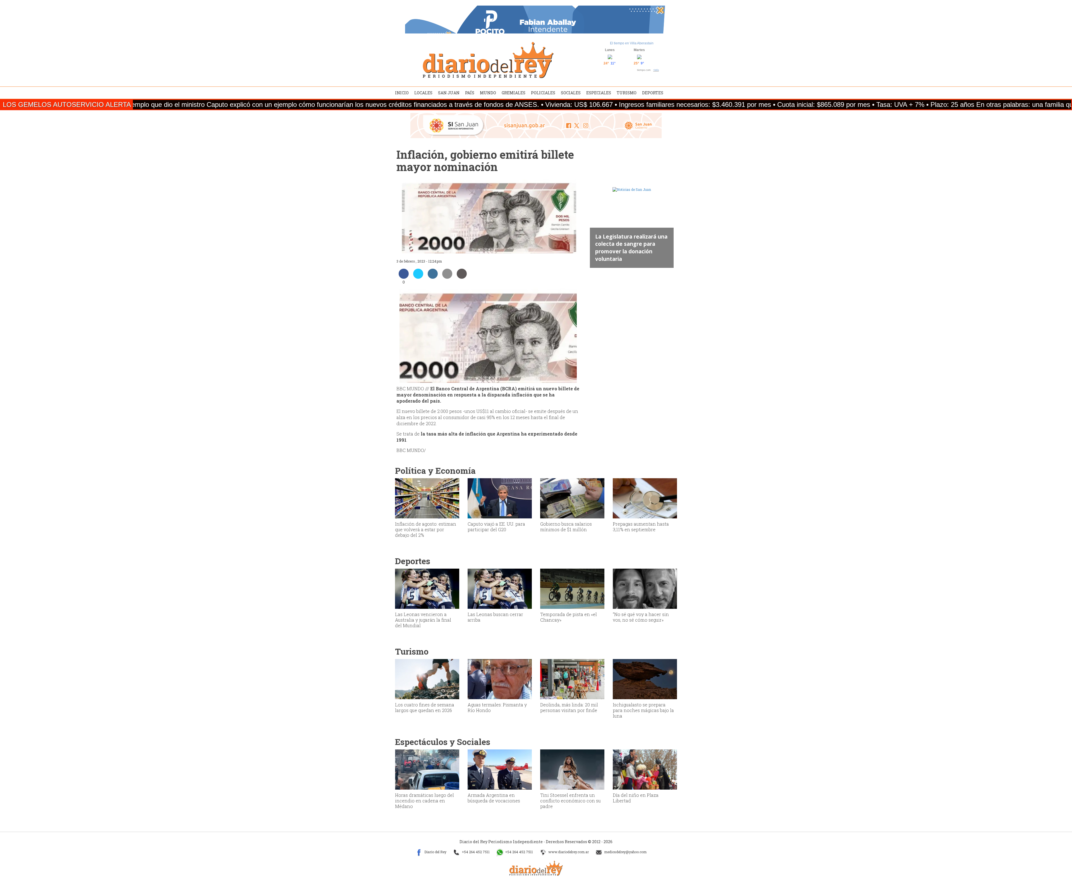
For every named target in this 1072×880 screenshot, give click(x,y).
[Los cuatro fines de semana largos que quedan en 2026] (427, 678)
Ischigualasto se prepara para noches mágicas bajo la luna (643, 710)
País (469, 92)
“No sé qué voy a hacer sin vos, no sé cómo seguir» (641, 617)
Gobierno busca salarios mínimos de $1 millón (566, 526)
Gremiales (513, 92)
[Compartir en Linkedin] (433, 277)
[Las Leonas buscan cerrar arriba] (500, 588)
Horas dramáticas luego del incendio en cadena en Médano (424, 800)
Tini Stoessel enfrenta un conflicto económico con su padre (570, 800)
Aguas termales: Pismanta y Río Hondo (497, 707)
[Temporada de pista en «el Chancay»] (572, 588)
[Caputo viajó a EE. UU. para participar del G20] (500, 498)
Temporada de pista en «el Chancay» (568, 617)
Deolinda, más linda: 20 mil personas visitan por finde (569, 707)
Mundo (488, 92)
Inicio (402, 92)
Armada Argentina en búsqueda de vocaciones (494, 798)
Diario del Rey (434, 852)
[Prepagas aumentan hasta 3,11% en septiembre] (645, 498)
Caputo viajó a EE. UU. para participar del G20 (496, 526)
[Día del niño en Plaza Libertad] (645, 769)
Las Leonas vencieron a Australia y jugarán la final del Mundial (423, 619)
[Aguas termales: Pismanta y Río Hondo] (500, 678)
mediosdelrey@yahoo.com (625, 852)
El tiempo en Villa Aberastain (632, 43)
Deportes (652, 92)
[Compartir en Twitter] (418, 277)
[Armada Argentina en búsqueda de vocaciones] (500, 769)
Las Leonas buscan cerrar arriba (495, 617)
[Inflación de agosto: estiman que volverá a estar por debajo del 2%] (427, 498)
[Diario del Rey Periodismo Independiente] (488, 60)
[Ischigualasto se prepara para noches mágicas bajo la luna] (645, 678)
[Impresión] (462, 277)
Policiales (543, 92)
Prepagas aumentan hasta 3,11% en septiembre (641, 526)
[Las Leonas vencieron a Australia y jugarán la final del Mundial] (427, 588)
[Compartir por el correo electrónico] (447, 277)
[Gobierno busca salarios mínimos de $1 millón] (572, 498)
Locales (423, 92)
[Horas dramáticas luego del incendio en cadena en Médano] (427, 769)
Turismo (626, 92)
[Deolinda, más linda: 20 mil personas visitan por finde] (572, 678)
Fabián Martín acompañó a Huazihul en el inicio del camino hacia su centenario (631, 251)
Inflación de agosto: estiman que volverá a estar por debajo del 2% (425, 529)
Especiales (598, 92)
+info (656, 70)
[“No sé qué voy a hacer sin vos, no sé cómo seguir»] (645, 588)
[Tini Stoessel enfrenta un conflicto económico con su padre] (572, 769)
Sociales (571, 92)
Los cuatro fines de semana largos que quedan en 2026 (424, 707)
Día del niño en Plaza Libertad (636, 798)
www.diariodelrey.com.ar (568, 852)
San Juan (449, 92)
